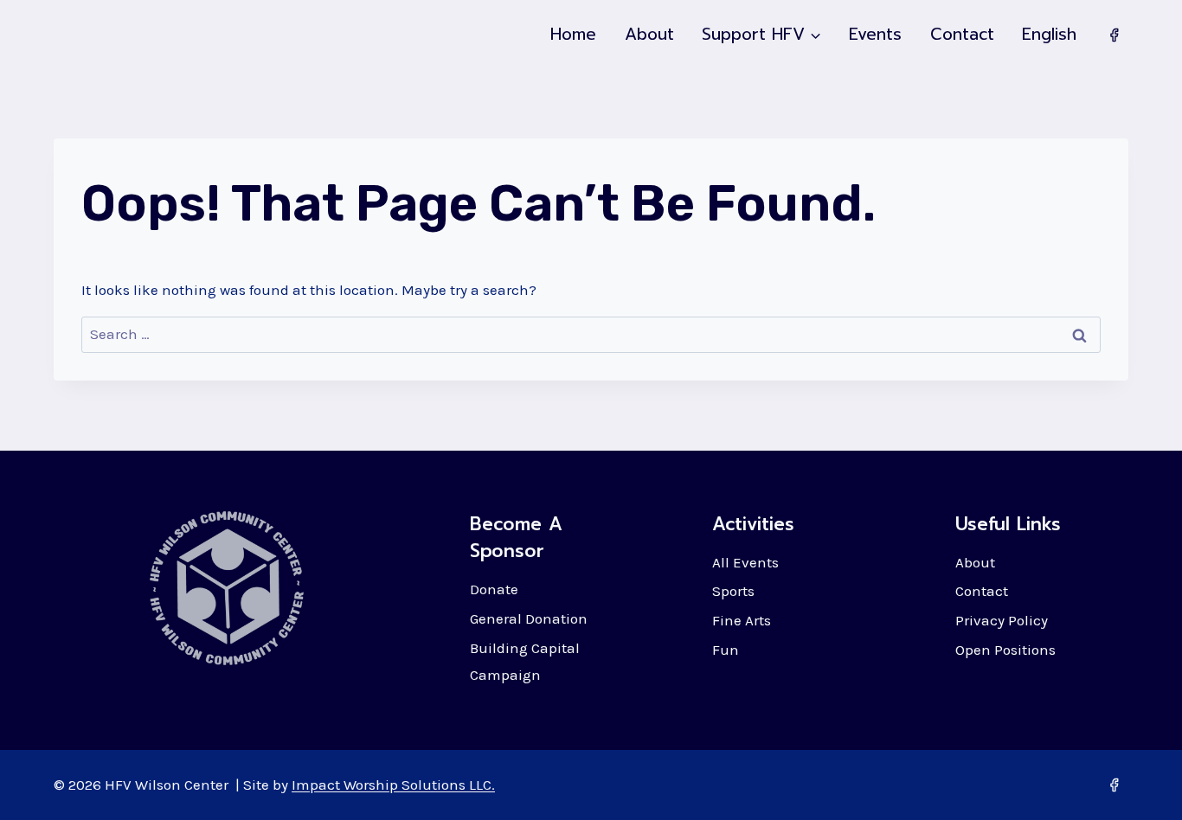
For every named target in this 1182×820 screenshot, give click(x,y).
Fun (725, 649)
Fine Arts (741, 620)
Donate (494, 589)
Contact (962, 34)
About (649, 34)
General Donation (529, 618)
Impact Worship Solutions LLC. (393, 784)
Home (573, 34)
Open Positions (1005, 649)
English (1049, 34)
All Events (745, 562)
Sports (733, 590)
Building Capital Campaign (525, 661)
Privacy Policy (1001, 620)
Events (875, 34)
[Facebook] (1113, 34)
